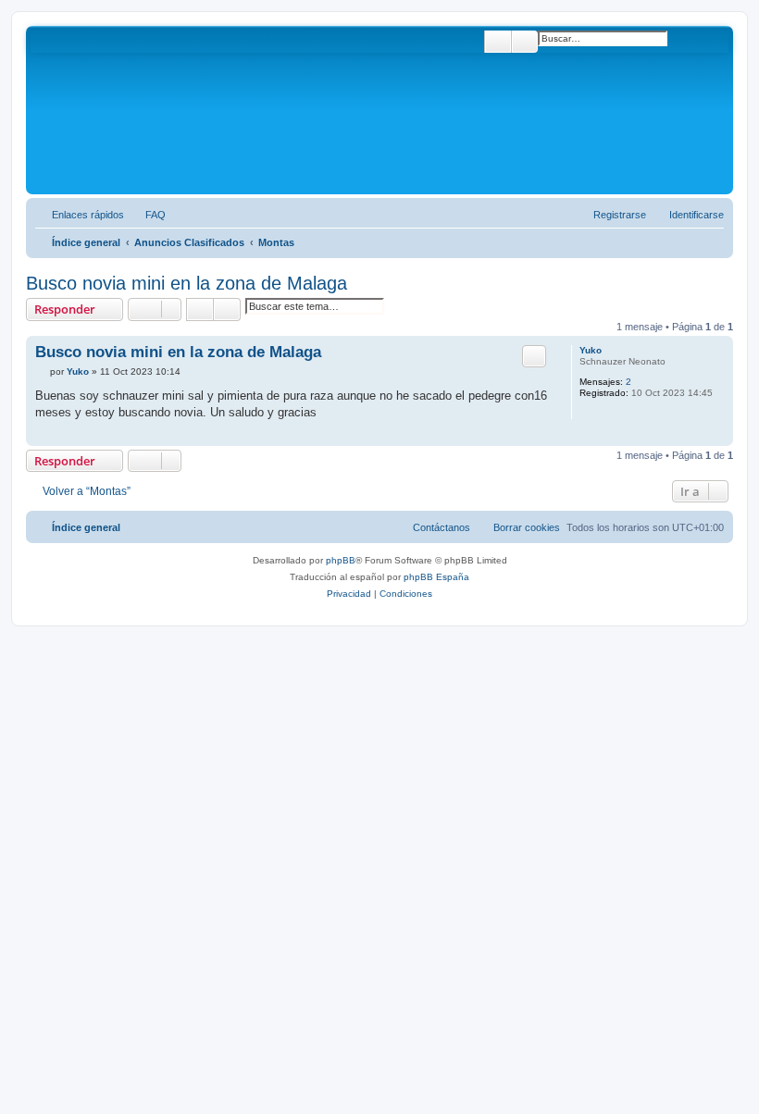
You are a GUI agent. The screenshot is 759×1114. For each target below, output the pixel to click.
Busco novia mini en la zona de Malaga (186, 283)
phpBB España (436, 577)
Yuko (590, 350)
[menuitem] (147, 215)
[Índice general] (110, 110)
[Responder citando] (534, 356)
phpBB (340, 560)
